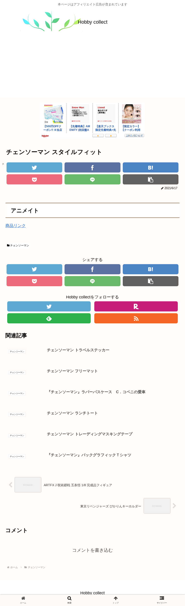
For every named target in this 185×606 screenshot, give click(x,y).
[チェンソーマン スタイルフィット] (150, 167)
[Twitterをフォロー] (49, 306)
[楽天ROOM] (136, 306)
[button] (169, 450)
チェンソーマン (19, 245)
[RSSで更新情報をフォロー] (136, 318)
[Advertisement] (92, 66)
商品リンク (15, 225)
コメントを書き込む (92, 550)
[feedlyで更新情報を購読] (49, 318)
